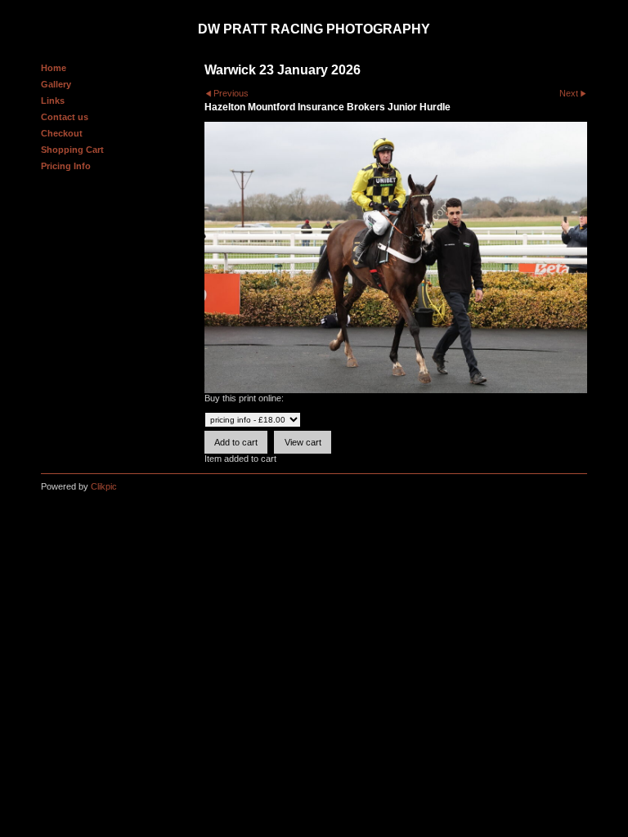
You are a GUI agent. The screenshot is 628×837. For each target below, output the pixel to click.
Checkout (62, 133)
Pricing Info (66, 166)
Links (53, 100)
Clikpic (104, 486)
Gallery (56, 84)
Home (53, 68)
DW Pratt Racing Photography (314, 29)
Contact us (64, 117)
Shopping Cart (72, 149)
